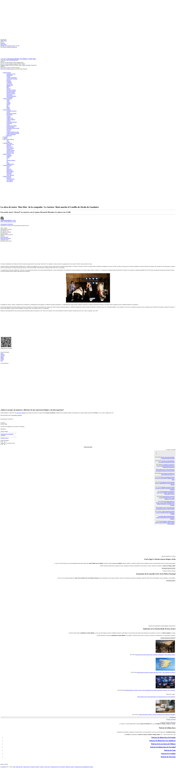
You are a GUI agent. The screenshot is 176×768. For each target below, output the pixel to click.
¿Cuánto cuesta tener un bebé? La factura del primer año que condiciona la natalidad (165, 512)
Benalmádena (10, 75)
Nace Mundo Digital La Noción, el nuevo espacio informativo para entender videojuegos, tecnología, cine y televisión (165, 503)
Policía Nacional (10, 148)
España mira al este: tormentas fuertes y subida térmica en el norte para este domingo (164, 483)
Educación (9, 169)
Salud (8, 167)
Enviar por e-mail (4, 237)
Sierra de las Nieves (11, 93)
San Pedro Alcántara (13, 65)
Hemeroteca (34, 65)
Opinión (5, 176)
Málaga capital (10, 85)
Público (2, 358)
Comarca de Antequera (12, 77)
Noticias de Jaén (169, 750)
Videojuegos (9, 172)
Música (2, 357)
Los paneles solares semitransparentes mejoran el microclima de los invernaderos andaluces (165, 517)
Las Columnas (10, 180)
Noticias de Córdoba (168, 753)
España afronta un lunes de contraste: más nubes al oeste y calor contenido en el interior (166, 498)
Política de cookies (70, 766)
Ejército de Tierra (10, 153)
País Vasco (9, 129)
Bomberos (9, 145)
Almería (8, 99)
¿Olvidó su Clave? (5, 438)
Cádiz (8, 101)
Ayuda (14, 766)
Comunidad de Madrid (11, 125)
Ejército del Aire (10, 151)
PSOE (8, 162)
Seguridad (5, 143)
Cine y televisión (10, 175)
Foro (5, 60)
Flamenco (3, 354)
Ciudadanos (9, 155)
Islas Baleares (10, 114)
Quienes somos (26, 766)
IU (7, 159)
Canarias (8, 115)
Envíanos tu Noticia (34, 766)
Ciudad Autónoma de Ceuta (13, 132)
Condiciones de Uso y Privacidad (57, 766)
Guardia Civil (10, 149)
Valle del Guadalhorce (11, 96)
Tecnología (9, 174)
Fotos (20, 65)
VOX (8, 157)
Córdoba (8, 102)
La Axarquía (9, 83)
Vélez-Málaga (10, 97)
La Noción (3, 58)
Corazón (2, 355)
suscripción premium (20, 412)
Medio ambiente (10, 171)
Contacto (42, 766)
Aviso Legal (47, 766)
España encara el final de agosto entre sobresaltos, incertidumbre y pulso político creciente (165, 492)
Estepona (9, 80)
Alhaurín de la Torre (11, 73)
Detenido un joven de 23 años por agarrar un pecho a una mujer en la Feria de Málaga (164, 488)
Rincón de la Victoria (11, 90)
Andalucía (5, 98)
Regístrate (3, 43)
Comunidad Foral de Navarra (13, 128)
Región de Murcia (10, 127)
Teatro (2, 353)
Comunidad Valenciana (12, 122)
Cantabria (9, 117)
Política (5, 154)
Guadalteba (9, 82)
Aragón (8, 112)
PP (7, 161)
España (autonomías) (11, 134)
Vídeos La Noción (5, 65)
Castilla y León (10, 118)
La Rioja (8, 130)
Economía (5, 136)
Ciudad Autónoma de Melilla (13, 133)
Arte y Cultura (6, 139)
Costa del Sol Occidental (12, 78)
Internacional (9, 135)
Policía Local (9, 146)
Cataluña (8, 120)
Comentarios (10, 224)
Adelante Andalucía (11, 160)
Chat (2, 60)
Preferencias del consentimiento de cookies (84, 766)
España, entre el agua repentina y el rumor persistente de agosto (167, 458)
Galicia (8, 124)
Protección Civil (10, 144)
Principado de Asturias (11, 113)
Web (2, 360)
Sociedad (5, 165)
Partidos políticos (10, 164)
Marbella (8, 86)
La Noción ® (3, 766)
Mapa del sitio (19, 766)
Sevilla (8, 108)
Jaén (8, 106)
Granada (8, 103)
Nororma (9, 88)
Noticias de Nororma (168, 757)
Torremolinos (9, 94)
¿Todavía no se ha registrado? (7, 434)
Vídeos (23, 65)
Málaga (5, 72)
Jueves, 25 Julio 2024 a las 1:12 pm (8, 221)
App (8, 60)
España (5, 109)
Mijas (8, 87)
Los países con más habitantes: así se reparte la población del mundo (166, 461)
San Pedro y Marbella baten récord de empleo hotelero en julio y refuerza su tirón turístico (164, 522)
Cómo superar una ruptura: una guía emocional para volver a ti (167, 474)
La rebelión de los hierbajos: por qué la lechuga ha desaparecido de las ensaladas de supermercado (165, 466)
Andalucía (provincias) (11, 111)
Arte (8, 140)
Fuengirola (9, 81)
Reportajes (9, 177)
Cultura (8, 141)
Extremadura (9, 123)
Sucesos (8, 166)
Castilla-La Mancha (11, 119)
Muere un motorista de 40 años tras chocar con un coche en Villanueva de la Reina (164, 478)
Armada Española (10, 150)
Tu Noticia (28, 65)
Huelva (8, 104)
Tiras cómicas (10, 181)
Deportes (5, 138)
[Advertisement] (42, 10)
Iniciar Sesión (3, 44)
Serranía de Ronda (11, 92)
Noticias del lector (10, 179)
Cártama (8, 76)
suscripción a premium (17, 415)
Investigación (9, 170)
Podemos (9, 156)
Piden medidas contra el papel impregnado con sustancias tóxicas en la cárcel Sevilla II (165, 470)
